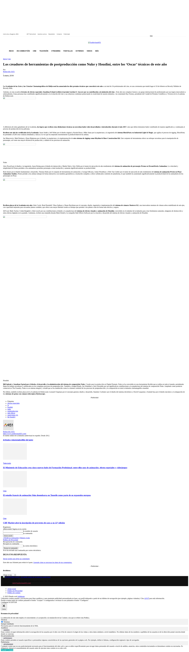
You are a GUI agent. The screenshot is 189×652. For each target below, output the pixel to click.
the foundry (11, 417)
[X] (14, 79)
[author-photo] (8, 430)
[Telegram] (46, 79)
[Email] (38, 79)
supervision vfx (12, 415)
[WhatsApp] (22, 79)
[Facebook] (150, 33)
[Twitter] (158, 33)
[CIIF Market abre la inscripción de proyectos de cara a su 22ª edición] (15, 516)
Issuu (151, 35)
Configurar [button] (4, 602)
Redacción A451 (9, 72)
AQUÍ (146, 598)
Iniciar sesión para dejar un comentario (16, 559)
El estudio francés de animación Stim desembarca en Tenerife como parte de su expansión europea (47, 495)
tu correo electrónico (30, 546)
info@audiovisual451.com (21, 583)
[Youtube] (160, 33)
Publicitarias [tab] (5, 642)
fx (8, 405)
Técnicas (7, 622)
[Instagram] (153, 33)
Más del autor (27, 440)
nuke (9, 409)
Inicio (5, 59)
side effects (11, 413)
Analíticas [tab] (4, 628)
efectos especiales (13, 403)
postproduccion (12, 411)
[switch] (2, 630)
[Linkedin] (155, 33)
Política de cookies (13, 593)
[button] (183, 51)
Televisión (7, 463)
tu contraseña (27, 533)
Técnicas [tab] (4, 620)
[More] (54, 79)
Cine (9, 59)
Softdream (21, 596)
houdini (10, 407)
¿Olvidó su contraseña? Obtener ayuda (16, 538)
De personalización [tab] (7, 636)
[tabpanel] (94, 626)
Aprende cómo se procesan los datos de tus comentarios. (52, 562)
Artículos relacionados (12, 440)
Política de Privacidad (10, 540)
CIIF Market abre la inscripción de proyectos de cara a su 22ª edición (34, 523)
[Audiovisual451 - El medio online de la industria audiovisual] (94, 44)
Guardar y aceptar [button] (7, 650)
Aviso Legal (11, 589)
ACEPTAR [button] (13, 602)
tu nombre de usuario (30, 531)
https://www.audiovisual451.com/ (14, 434)
